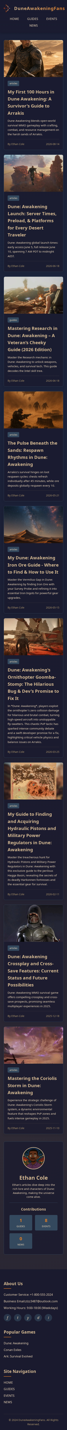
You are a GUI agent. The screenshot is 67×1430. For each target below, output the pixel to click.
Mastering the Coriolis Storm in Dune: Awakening (32, 1085)
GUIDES (32, 19)
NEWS (33, 25)
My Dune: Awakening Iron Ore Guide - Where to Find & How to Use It (33, 565)
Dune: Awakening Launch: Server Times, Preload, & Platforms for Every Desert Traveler (32, 220)
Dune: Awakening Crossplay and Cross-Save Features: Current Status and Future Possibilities (33, 970)
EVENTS (51, 19)
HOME (14, 19)
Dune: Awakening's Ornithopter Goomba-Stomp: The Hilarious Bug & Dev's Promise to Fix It (33, 684)
